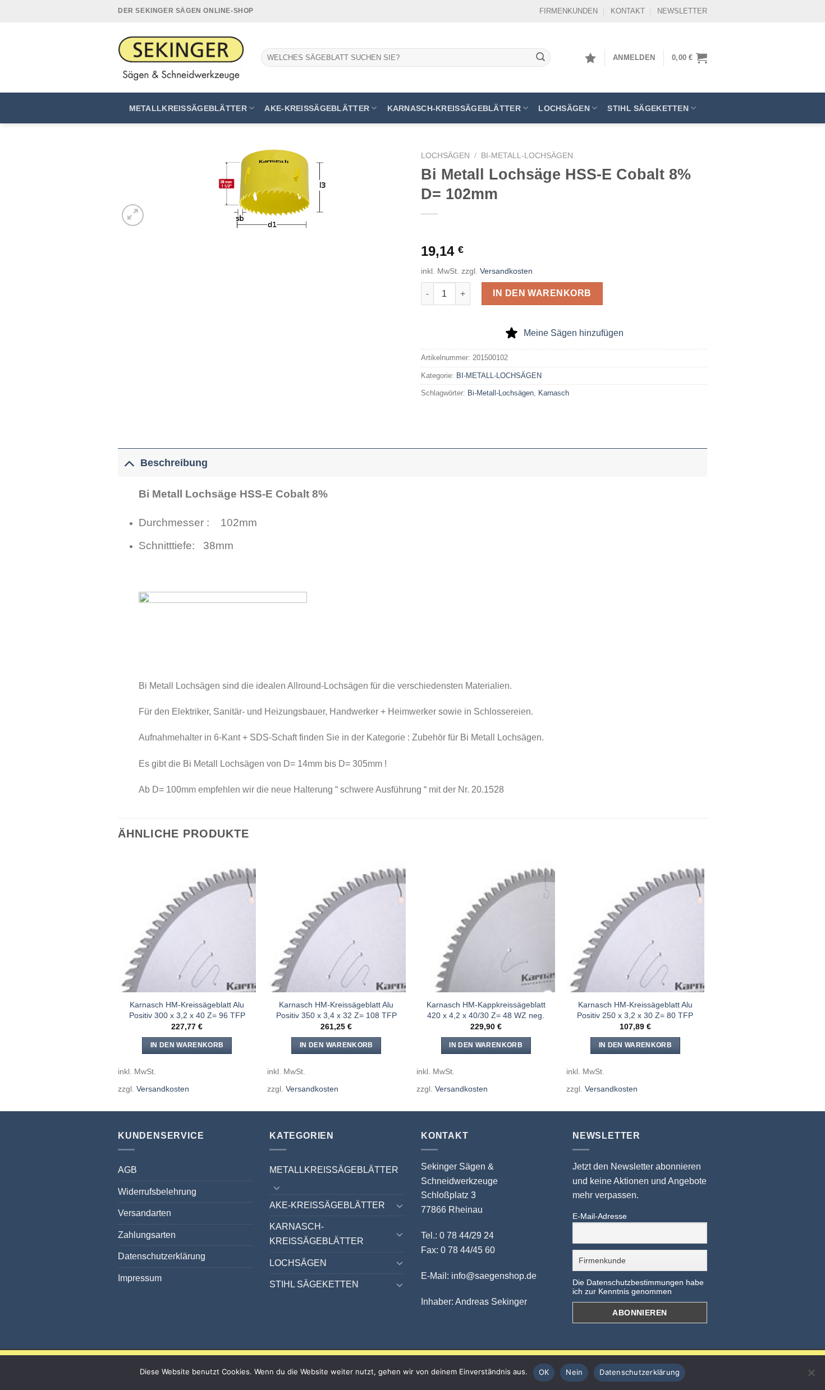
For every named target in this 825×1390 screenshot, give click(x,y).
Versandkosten (506, 270)
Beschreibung (174, 462)
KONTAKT (628, 11)
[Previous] (118, 981)
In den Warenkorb (542, 293)
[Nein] (811, 1376)
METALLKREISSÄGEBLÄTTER (188, 108)
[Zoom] (133, 215)
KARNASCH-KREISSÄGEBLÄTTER (454, 108)
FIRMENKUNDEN (568, 11)
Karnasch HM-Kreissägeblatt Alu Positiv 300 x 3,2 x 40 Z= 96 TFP (187, 1010)
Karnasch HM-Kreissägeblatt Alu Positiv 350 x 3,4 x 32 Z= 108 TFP (336, 1010)
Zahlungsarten (147, 1235)
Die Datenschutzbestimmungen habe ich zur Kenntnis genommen (638, 1287)
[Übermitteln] (540, 57)
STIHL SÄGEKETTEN (648, 108)
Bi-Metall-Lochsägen (500, 393)
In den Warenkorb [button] (187, 1045)
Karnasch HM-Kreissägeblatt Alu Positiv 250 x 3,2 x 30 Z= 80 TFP (635, 1010)
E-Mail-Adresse (599, 1216)
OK (544, 1372)
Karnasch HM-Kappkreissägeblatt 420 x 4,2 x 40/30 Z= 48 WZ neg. (486, 1010)
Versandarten (144, 1213)
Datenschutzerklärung (161, 1256)
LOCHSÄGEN (564, 108)
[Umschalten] (129, 462)
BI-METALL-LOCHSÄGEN (527, 155)
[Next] (703, 981)
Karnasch (553, 393)
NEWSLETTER (682, 11)
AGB (127, 1170)
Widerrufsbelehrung (157, 1191)
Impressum (140, 1278)
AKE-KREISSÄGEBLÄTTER (316, 108)
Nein (574, 1372)
